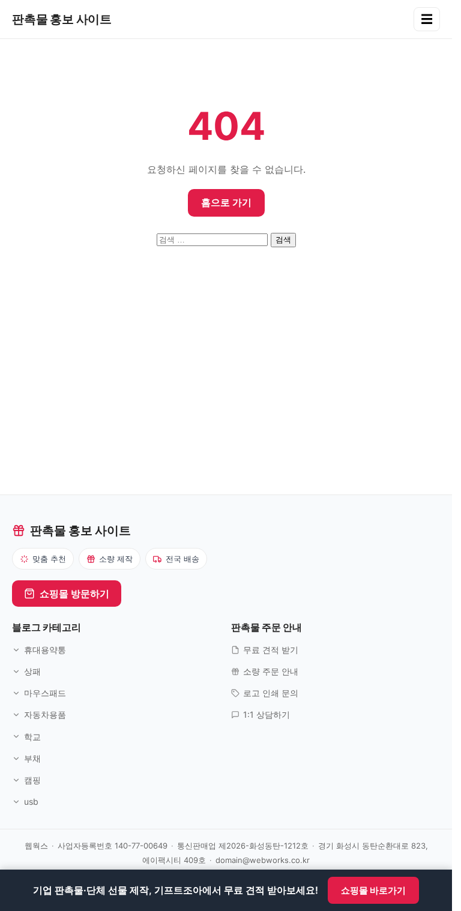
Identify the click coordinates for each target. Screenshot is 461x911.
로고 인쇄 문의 (270, 693)
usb (31, 801)
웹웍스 (36, 845)
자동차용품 (45, 714)
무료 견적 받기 (270, 650)
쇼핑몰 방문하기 (74, 594)
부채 (32, 758)
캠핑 (32, 780)
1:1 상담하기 (266, 714)
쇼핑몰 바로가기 (373, 890)
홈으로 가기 (226, 202)
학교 (32, 737)
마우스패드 (45, 693)
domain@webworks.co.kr (262, 860)
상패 (32, 671)
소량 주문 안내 (270, 671)
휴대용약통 (45, 650)
